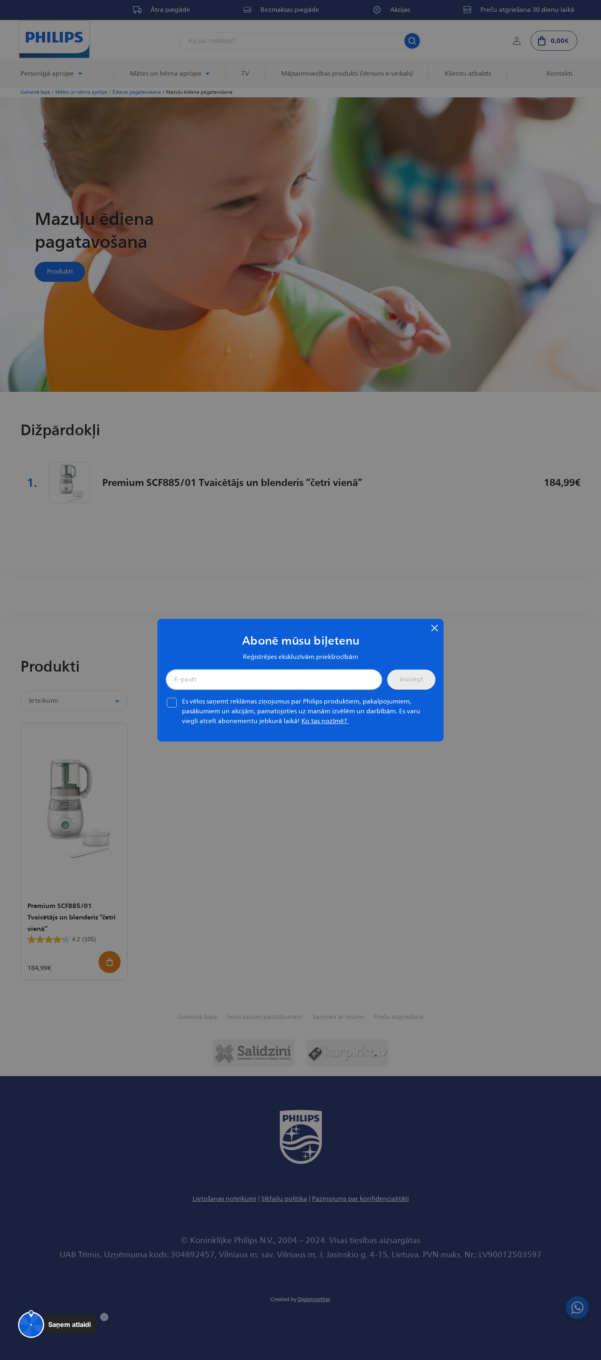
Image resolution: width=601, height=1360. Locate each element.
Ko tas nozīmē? (325, 721)
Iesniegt (411, 679)
